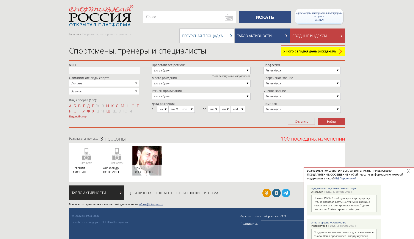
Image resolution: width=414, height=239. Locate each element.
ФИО (72, 65)
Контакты (164, 193)
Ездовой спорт (78, 116)
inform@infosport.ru (151, 204)
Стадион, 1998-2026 (87, 215)
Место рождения (164, 78)
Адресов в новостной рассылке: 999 (263, 216)
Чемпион (270, 104)
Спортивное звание (278, 78)
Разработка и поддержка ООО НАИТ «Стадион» (100, 222)
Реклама (211, 193)
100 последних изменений (313, 138)
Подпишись (249, 224)
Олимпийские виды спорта (89, 78)
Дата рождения (163, 104)
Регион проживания (167, 91)
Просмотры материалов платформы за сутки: (319, 16)
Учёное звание (274, 91)
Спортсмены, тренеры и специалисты (137, 50)
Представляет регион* (169, 65)
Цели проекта (140, 193)
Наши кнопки (188, 193)
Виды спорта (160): (83, 100)
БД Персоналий (345, 178)
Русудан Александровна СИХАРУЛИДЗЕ (333, 188)
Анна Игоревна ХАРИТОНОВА (328, 222)
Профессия (271, 65)
